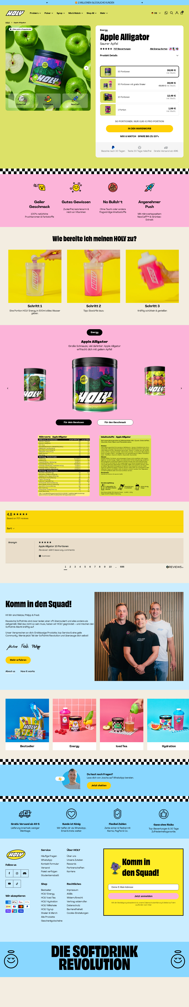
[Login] (176, 13)
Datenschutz (73, 905)
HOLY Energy (48, 893)
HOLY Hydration (49, 901)
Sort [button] (9, 528)
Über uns (71, 856)
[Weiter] (86, 68)
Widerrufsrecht (75, 897)
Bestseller (46, 890)
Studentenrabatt (50, 875)
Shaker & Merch (49, 913)
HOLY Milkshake (49, 905)
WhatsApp (46, 860)
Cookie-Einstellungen (77, 913)
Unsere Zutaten (75, 860)
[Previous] (23, 384)
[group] (21, 514)
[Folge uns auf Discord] (24, 873)
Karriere (71, 871)
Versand (45, 867)
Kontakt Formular (50, 864)
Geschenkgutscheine (51, 920)
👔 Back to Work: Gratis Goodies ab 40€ (94, 2)
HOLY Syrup (47, 909)
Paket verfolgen (49, 871)
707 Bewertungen (122, 49)
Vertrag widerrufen (77, 901)
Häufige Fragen (49, 856)
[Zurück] (7, 388)
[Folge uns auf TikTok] (17, 883)
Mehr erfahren (18, 651)
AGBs (70, 893)
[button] (106, 48)
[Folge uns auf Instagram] (17, 873)
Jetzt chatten (98, 785)
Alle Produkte (48, 917)
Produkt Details (108, 55)
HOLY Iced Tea (48, 897)
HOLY (8, 23)
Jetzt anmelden (143, 896)
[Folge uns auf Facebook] (9, 873)
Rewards (71, 864)
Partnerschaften (75, 867)
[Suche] (171, 13)
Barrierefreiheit (75, 909)
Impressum (72, 890)
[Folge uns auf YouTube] (9, 883)
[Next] (165, 384)
